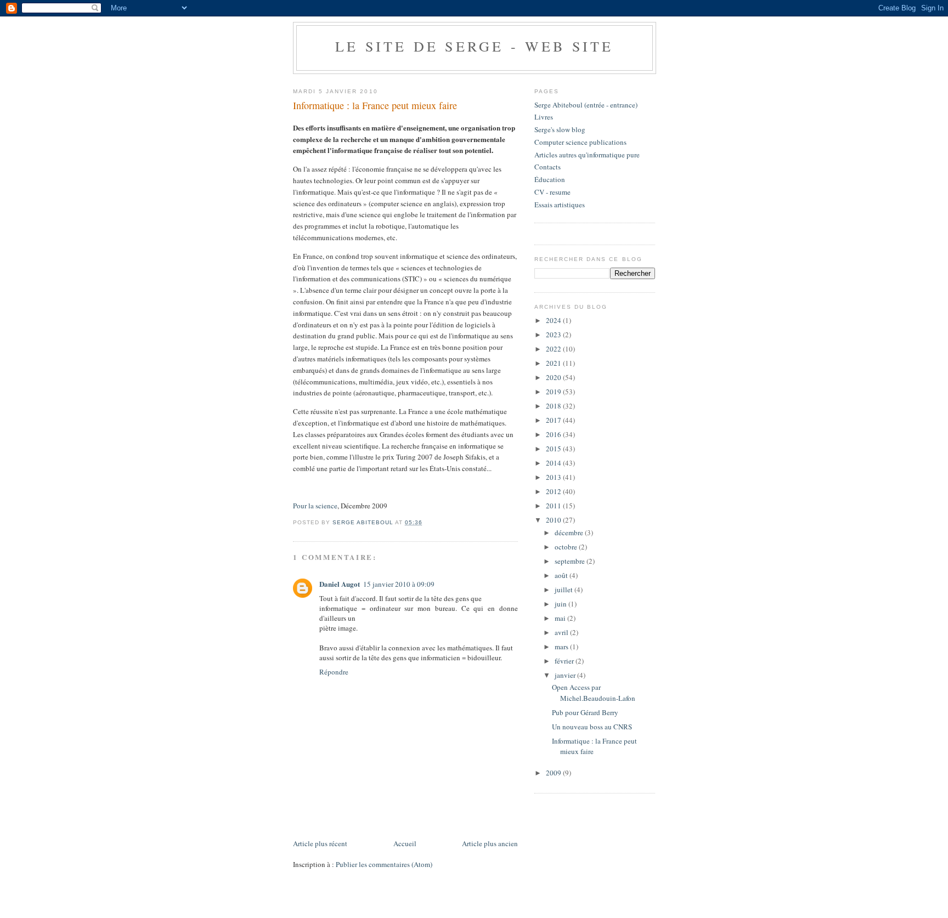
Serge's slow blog (559, 129)
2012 (554, 491)
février (565, 661)
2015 (554, 449)
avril (562, 632)
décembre (570, 532)
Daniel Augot (339, 584)
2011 (554, 506)
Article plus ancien (490, 843)
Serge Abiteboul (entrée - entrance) (585, 105)
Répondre (333, 672)
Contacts (547, 167)
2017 (554, 420)
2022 (554, 349)
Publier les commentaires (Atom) (384, 864)
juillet (564, 589)
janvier (566, 675)
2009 (554, 773)
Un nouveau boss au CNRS (592, 727)
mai (561, 618)
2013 (554, 477)
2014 (554, 463)
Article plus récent (320, 843)
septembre (570, 561)
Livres (543, 117)
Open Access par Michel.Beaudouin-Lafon (593, 692)
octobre (567, 547)
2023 (554, 334)
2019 (554, 391)
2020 (554, 377)
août (562, 575)
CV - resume (552, 192)
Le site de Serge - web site (474, 46)
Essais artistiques (559, 204)
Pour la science (315, 506)
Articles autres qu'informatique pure (587, 155)
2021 (554, 363)
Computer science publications (580, 142)
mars (562, 646)
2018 (554, 406)
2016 (554, 434)
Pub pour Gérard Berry (585, 712)
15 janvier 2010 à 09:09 (399, 584)
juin (561, 604)
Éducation (549, 179)
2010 (554, 520)
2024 (554, 320)
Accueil (404, 843)
